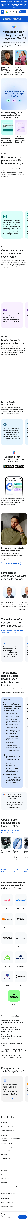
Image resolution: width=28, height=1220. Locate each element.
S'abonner (22, 1217)
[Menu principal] (2, 12)
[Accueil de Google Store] (7, 12)
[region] (14, 225)
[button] (10, 12)
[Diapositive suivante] (24, 842)
